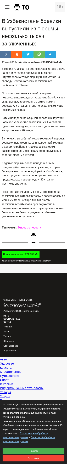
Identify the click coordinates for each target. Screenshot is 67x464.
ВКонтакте (8, 341)
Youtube (7, 336)
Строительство (10, 371)
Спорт (4, 380)
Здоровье (7, 363)
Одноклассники (10, 346)
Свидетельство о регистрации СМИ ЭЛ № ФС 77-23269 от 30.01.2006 (22, 305)
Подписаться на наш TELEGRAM (20, 254)
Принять (33, 450)
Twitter (6, 332)
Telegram (7, 327)
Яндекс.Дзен (9, 351)
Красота (6, 367)
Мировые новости (29, 227)
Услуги (5, 396)
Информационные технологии (21, 388)
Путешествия (9, 376)
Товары (5, 392)
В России (6, 384)
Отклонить (33, 458)
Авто (3, 359)
